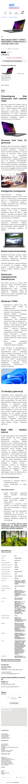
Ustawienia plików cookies (7, 759)
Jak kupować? (4, 744)
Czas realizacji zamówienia (7, 763)
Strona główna (4, 17)
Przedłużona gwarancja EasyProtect (9, 747)
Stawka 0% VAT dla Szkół (7, 750)
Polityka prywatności (6, 758)
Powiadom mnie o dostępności (13, 61)
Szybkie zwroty (5, 738)
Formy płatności (5, 765)
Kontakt (3, 774)
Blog (2, 771)
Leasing (3, 749)
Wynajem (3, 748)
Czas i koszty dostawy (6, 762)
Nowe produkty (4, 745)
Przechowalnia (4, 736)
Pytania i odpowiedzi (6, 751)
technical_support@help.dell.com (10, 673)
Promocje (3, 746)
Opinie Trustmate (5, 772)
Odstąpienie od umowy (6, 761)
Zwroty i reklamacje (5, 760)
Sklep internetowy (12, 782)
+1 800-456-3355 (6, 672)
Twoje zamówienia (5, 735)
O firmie (3, 770)
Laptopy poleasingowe (13, 17)
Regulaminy (4, 757)
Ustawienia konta (5, 737)
